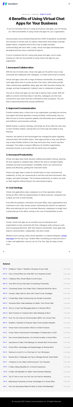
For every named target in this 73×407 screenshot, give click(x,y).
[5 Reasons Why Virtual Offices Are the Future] (36, 278)
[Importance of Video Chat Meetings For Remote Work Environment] (36, 342)
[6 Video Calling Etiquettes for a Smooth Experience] (36, 366)
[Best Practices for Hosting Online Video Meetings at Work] (36, 313)
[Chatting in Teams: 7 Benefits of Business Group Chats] (36, 269)
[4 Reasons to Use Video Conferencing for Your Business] (36, 362)
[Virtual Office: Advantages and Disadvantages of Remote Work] (36, 347)
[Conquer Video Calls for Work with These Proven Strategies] (36, 293)
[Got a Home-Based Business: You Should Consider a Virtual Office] (36, 337)
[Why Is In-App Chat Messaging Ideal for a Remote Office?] (36, 308)
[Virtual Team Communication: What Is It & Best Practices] (36, 327)
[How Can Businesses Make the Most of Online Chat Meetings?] (36, 386)
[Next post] (68, 251)
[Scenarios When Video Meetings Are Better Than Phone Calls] (36, 303)
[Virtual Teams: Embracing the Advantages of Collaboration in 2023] (36, 332)
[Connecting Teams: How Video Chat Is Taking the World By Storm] (36, 288)
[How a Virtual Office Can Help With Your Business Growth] (36, 273)
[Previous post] (4, 251)
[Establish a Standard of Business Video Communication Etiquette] (36, 322)
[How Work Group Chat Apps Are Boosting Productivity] (36, 283)
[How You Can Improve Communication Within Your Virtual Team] (36, 318)
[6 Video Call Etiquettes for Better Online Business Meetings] (36, 371)
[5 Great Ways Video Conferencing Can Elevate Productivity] (36, 298)
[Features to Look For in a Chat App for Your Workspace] (36, 352)
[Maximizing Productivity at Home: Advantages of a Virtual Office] (36, 381)
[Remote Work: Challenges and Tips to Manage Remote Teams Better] (36, 357)
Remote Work (45, 14)
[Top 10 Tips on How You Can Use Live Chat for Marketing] (36, 376)
